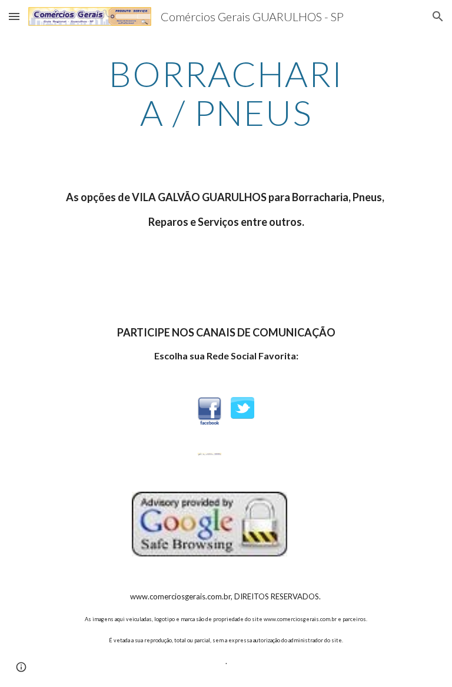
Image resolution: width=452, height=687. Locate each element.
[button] (14, 16)
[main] (226, 92)
